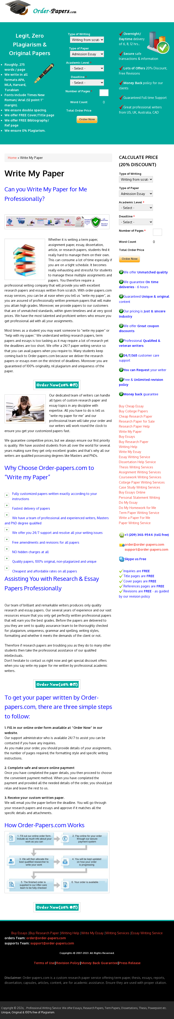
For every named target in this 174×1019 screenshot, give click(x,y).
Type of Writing (79, 34)
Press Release (129, 963)
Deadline (79, 77)
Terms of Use (44, 963)
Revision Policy (68, 963)
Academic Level (79, 62)
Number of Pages (78, 91)
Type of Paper (79, 48)
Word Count (78, 102)
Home (12, 158)
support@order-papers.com (146, 549)
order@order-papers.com (144, 544)
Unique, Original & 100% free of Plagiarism (27, 1012)
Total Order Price (78, 110)
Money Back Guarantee (99, 963)
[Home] (41, 14)
